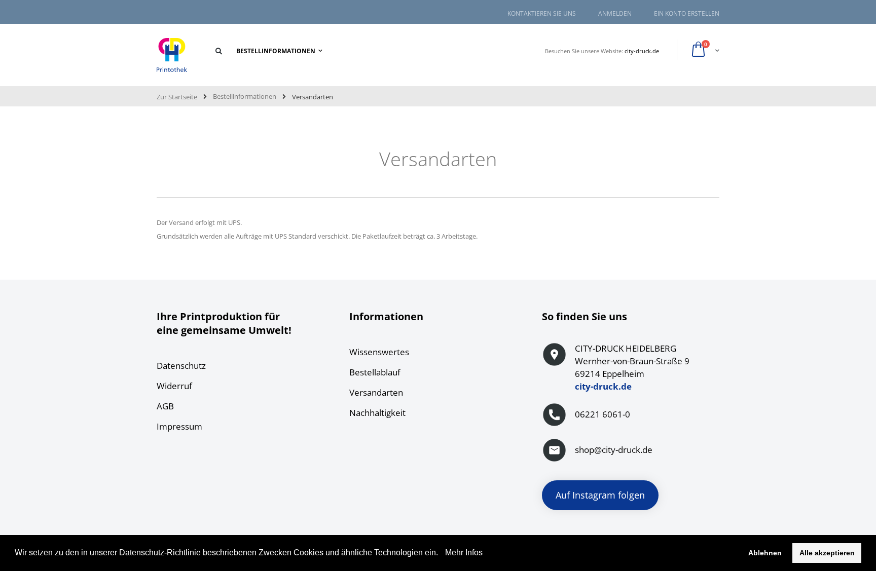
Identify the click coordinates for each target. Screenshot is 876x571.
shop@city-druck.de (613, 449)
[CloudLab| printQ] (172, 55)
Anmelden (615, 14)
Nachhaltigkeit (377, 412)
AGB (165, 406)
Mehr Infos (463, 552)
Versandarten (376, 392)
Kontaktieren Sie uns (541, 14)
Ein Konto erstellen (686, 14)
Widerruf (174, 386)
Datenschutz (181, 365)
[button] (441, 553)
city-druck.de (642, 51)
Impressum (179, 426)
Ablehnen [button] (765, 553)
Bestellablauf (374, 372)
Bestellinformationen (244, 96)
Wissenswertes (379, 352)
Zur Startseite (177, 96)
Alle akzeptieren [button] (827, 553)
